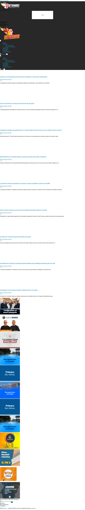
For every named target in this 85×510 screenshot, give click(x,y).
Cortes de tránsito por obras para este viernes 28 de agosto (17, 103)
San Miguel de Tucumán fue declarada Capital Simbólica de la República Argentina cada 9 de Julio (27, 263)
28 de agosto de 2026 (6, 79)
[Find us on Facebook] (0, 506)
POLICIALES (6, 49)
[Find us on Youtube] (4, 506)
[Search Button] (0, 500)
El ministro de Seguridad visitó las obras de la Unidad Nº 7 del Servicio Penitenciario (23, 77)
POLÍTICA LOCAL (9, 45)
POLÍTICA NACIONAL (10, 46)
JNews (5, 508)
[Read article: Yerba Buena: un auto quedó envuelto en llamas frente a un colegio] (42, 279)
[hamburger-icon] (0, 40)
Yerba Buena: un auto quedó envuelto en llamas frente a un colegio (19, 290)
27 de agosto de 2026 (6, 212)
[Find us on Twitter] (2, 506)
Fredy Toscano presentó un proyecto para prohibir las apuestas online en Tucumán (23, 210)
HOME (4, 43)
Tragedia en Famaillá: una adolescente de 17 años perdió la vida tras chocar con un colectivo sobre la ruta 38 (31, 130)
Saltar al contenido (4, 0)
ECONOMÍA (5, 48)
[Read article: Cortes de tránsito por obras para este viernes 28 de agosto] (42, 93)
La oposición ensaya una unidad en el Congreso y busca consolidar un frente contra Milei (25, 183)
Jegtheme (33, 508)
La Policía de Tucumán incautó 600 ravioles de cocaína (15, 236)
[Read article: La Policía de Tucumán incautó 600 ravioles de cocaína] (42, 226)
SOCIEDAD (5, 50)
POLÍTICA (5, 44)
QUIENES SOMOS (7, 51)
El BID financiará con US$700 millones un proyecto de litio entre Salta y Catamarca (23, 156)
